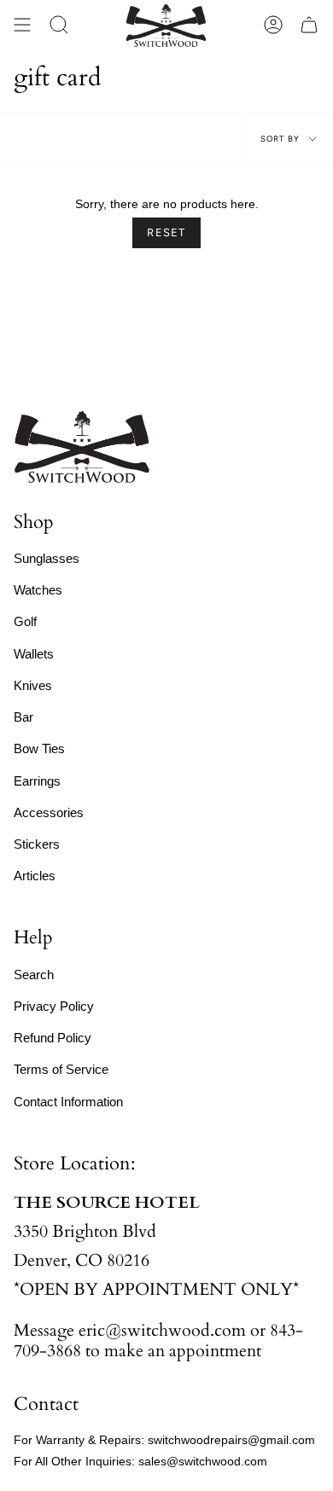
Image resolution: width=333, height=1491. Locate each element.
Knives (33, 685)
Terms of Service (61, 1069)
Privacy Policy (54, 1006)
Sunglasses (46, 558)
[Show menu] (22, 25)
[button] (59, 25)
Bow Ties (39, 748)
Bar (23, 717)
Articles (35, 875)
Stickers (37, 844)
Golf (25, 621)
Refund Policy (52, 1037)
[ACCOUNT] (273, 25)
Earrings (37, 781)
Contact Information (68, 1101)
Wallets (34, 654)
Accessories (49, 812)
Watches (38, 590)
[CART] (309, 25)
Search (34, 974)
